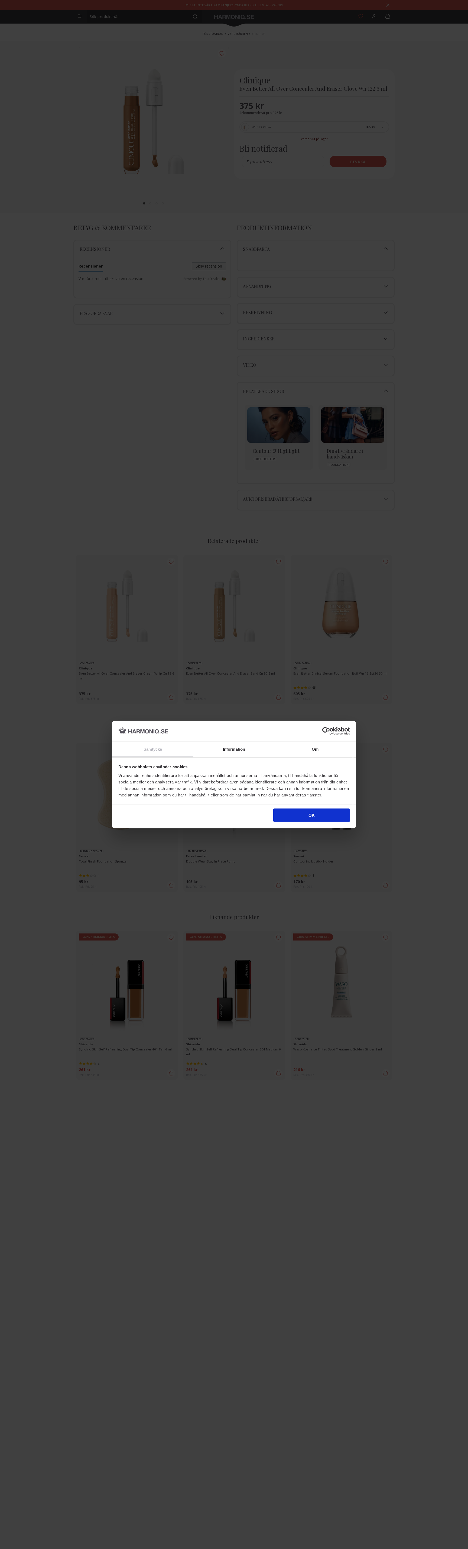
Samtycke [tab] (153, 749)
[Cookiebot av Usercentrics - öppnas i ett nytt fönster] (326, 731)
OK (311, 815)
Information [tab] (234, 749)
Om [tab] (315, 749)
